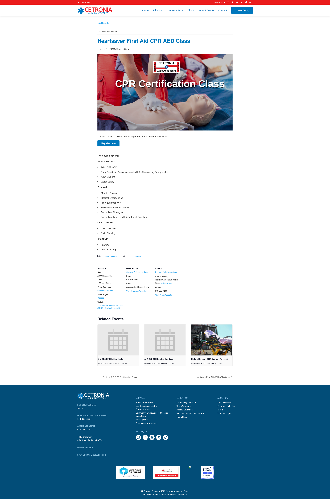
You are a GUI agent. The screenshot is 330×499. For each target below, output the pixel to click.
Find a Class (182, 417)
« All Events (103, 22)
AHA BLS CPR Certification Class (158, 359)
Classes (100, 297)
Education (158, 10)
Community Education (186, 402)
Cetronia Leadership (226, 406)
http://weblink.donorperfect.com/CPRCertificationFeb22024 (110, 306)
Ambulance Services (144, 402)
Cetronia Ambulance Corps (137, 272)
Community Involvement (147, 423)
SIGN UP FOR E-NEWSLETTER (91, 454)
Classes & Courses (105, 290)
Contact (222, 10)
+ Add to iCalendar (134, 256)
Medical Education (185, 409)
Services (144, 10)
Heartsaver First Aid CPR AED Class (213, 377)
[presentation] (118, 339)
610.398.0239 (85, 2)
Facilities (221, 409)
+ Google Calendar (109, 256)
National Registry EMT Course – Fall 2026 (209, 359)
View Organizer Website (136, 291)
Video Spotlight (224, 413)
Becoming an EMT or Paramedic (191, 413)
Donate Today (242, 10)
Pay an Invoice (219, 2)
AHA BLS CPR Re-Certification (111, 359)
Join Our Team (176, 10)
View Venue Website (163, 295)
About (191, 10)
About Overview (224, 402)
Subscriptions (142, 419)
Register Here (108, 143)
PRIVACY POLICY (85, 447)
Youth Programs (184, 406)
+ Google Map (166, 283)
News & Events (206, 10)
